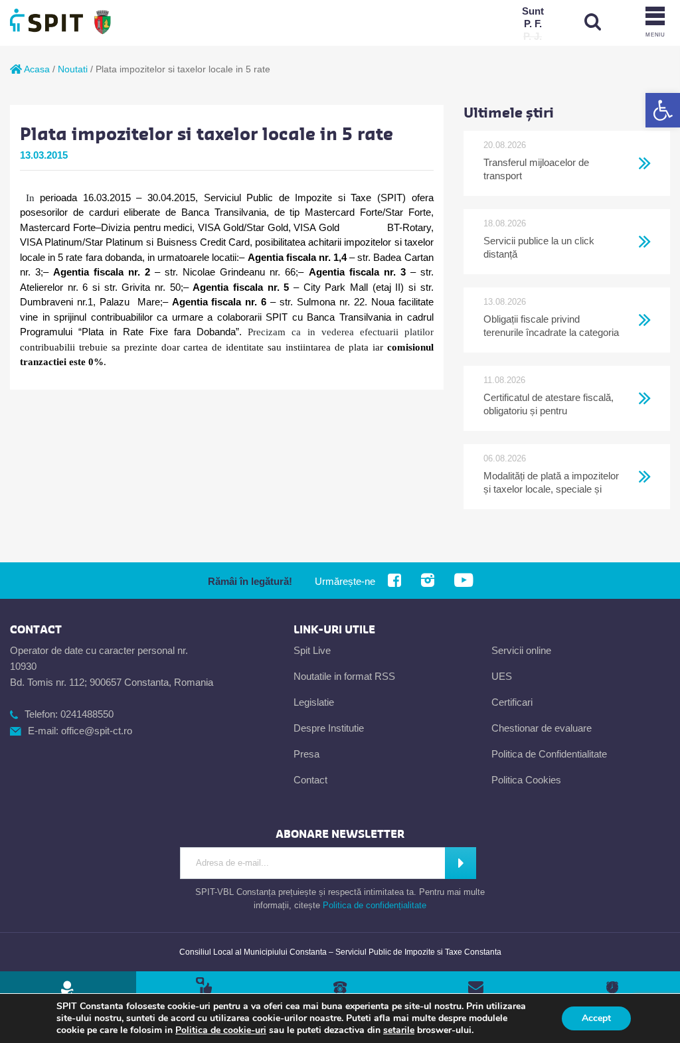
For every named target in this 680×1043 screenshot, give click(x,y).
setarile (398, 1030)
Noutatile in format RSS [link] (344, 676)
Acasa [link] (36, 69)
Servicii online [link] (521, 650)
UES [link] (501, 676)
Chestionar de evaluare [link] (541, 728)
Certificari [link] (512, 702)
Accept (596, 1018)
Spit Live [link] (312, 650)
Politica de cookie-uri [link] (220, 1030)
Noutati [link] (73, 69)
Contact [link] (310, 779)
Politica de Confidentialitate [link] (549, 754)
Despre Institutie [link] (329, 728)
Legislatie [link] (314, 702)
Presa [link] (306, 754)
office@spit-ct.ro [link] (96, 730)
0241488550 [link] (87, 714)
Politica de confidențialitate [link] (374, 905)
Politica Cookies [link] (526, 779)
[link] (662, 110)
